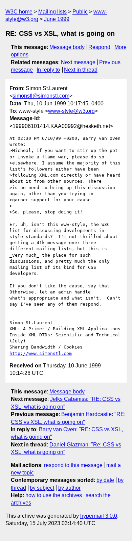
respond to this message (73, 465)
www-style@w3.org (71, 111)
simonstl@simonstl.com (41, 96)
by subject (42, 488)
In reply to (48, 70)
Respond (99, 47)
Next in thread (80, 70)
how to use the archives (53, 495)
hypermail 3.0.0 (98, 516)
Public (80, 12)
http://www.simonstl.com (40, 353)
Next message (78, 62)
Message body (67, 47)
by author (69, 488)
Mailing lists (52, 12)
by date (105, 480)
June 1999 (56, 19)
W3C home (18, 12)
